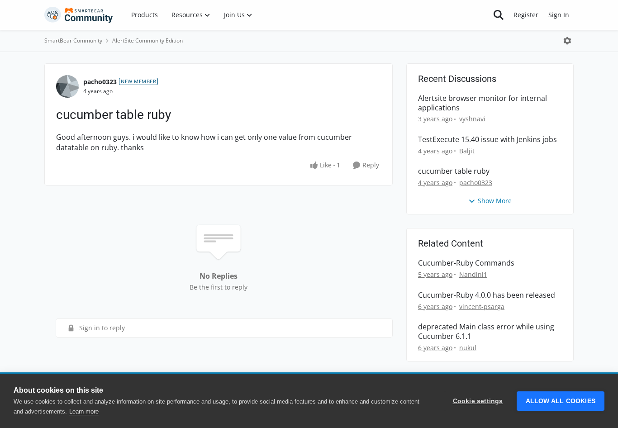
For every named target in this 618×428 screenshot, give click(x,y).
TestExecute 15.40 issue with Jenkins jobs (487, 139)
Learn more (84, 411)
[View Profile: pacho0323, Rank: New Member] (67, 86)
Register (525, 14)
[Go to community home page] (78, 15)
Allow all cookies (560, 401)
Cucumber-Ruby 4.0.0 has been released (486, 295)
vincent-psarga (481, 306)
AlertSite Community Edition (147, 40)
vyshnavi (472, 118)
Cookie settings (478, 401)
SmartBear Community (73, 40)
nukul (467, 347)
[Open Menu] (567, 40)
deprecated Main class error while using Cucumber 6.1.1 (486, 331)
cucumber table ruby (454, 171)
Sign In (558, 14)
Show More (495, 200)
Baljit (467, 151)
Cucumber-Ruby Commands (466, 263)
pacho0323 (100, 81)
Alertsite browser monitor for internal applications (482, 103)
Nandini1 (473, 274)
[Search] (498, 15)
